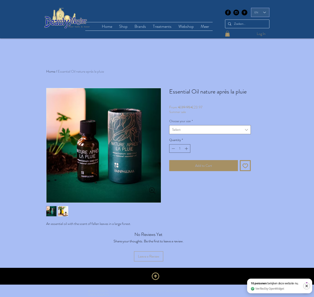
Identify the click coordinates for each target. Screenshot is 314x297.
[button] (227, 34)
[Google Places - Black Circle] (244, 12)
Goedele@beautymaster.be (185, 290)
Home (50, 71)
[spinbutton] (180, 148)
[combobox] (210, 129)
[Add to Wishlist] (245, 165)
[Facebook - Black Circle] (228, 12)
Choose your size (181, 121)
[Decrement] (173, 148)
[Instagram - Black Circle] (236, 12)
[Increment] (187, 148)
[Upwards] (155, 276)
